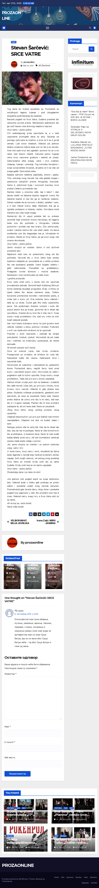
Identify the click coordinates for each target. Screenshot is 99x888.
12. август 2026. (64, 847)
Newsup (39, 879)
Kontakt (94, 883)
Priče (14, 42)
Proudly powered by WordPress (15, 879)
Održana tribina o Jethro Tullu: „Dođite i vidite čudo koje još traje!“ (72, 843)
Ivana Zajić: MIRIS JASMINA (46, 522)
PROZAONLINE (18, 865)
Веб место (10, 757)
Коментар (10, 674)
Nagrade (85, 883)
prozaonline (29, 62)
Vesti (86, 877)
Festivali (10, 808)
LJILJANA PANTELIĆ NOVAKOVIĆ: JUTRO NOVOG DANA (82, 148)
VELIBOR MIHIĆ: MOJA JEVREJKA (20, 522)
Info (23, 808)
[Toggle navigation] (47, 28)
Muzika (10, 836)
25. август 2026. (16, 819)
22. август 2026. (64, 819)
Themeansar (7, 881)
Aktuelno (93, 877)
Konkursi (70, 877)
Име (8, 726)
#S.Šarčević (44, 65)
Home (56, 877)
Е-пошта (10, 742)
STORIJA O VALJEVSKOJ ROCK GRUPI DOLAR (81, 132)
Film (18, 808)
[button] (90, 28)
